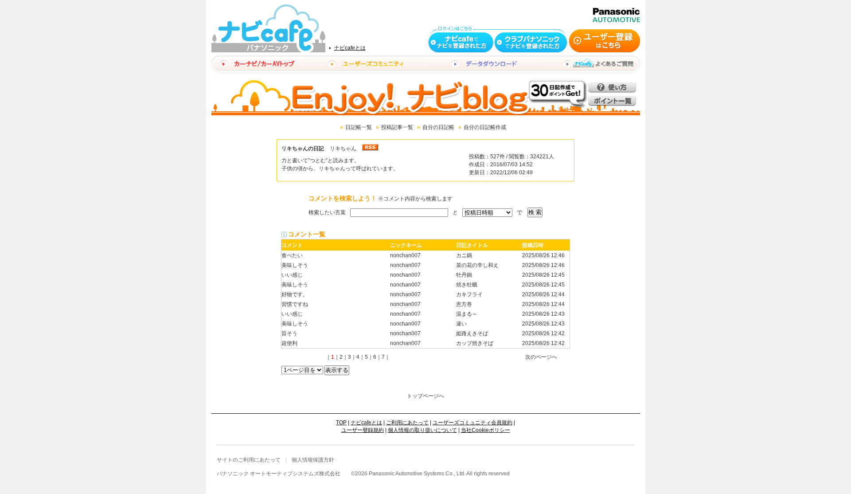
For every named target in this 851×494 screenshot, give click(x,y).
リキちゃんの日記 (302, 148)
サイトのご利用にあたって (249, 460)
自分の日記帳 (438, 127)
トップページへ (425, 396)
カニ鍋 (464, 255)
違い (461, 324)
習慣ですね (294, 304)
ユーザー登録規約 (362, 430)
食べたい (292, 255)
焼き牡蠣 (466, 285)
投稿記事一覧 (397, 127)
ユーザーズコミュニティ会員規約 (472, 423)
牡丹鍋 (464, 275)
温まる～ (466, 314)
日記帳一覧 (358, 127)
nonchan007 (405, 255)
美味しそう (294, 265)
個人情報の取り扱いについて (422, 430)
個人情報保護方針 (313, 460)
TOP (341, 423)
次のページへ (541, 357)
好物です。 (294, 294)
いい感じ (292, 275)
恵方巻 (464, 304)
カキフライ (469, 294)
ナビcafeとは (350, 48)
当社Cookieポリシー (485, 430)
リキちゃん (343, 148)
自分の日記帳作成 (485, 127)
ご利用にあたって (407, 423)
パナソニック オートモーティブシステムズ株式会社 (278, 473)
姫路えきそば (472, 333)
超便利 (289, 343)
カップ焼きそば (474, 343)
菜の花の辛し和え (477, 265)
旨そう (289, 333)
